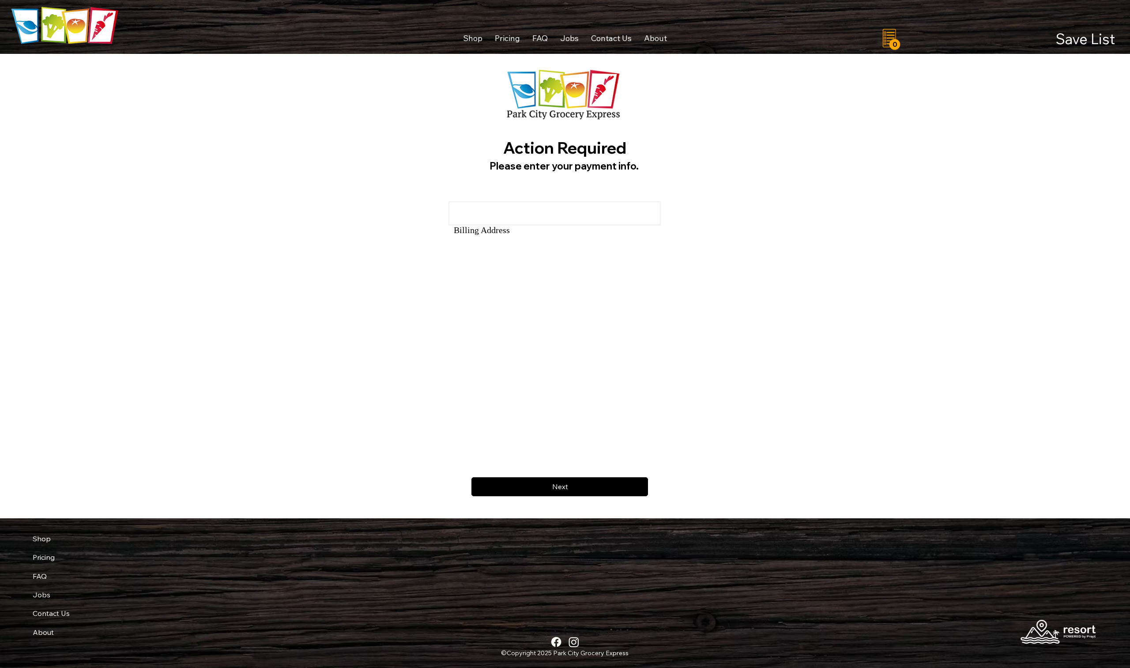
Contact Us (51, 613)
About (43, 632)
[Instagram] (573, 642)
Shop (42, 538)
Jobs (41, 594)
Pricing (44, 557)
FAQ (40, 576)
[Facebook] (556, 642)
